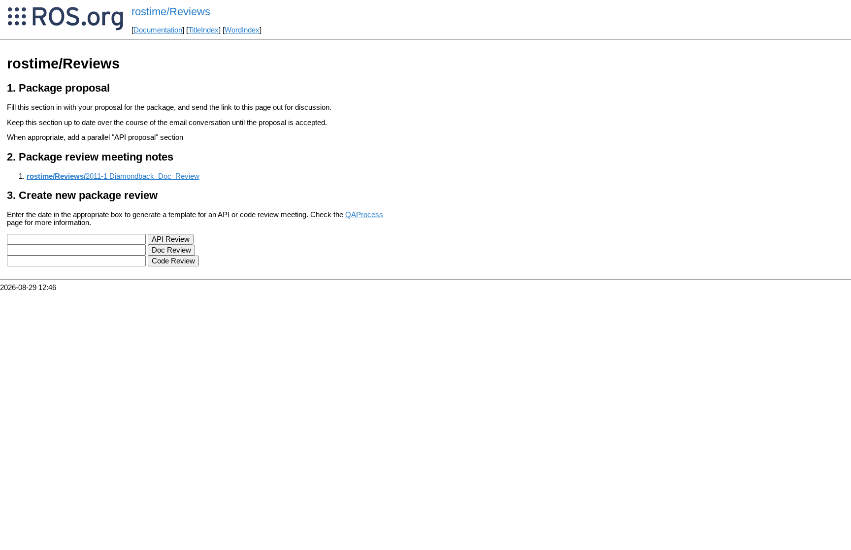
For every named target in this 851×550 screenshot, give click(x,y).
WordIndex (242, 30)
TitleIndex (203, 30)
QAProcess (364, 215)
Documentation (157, 30)
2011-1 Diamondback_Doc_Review (113, 176)
